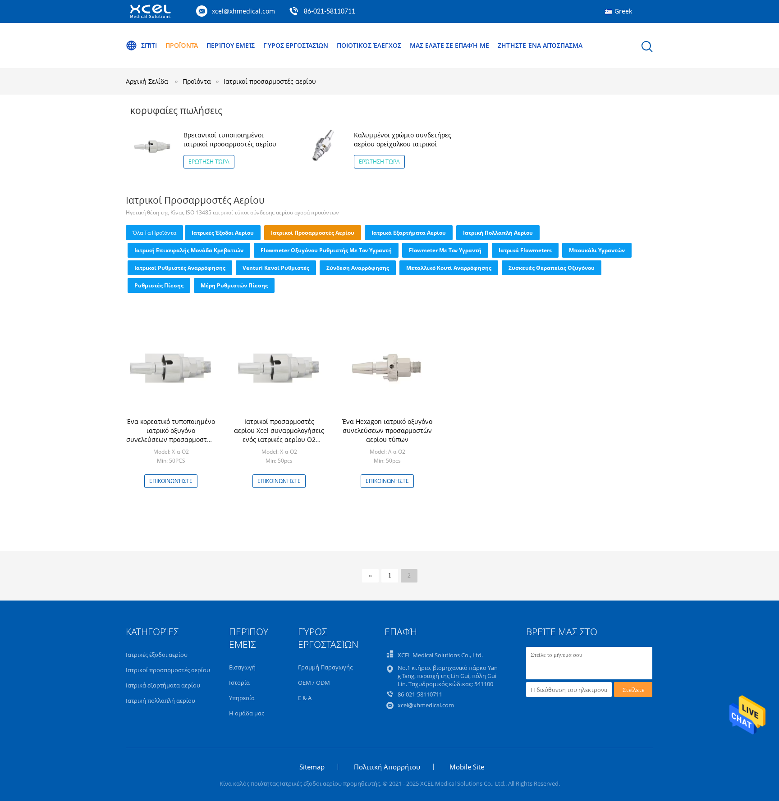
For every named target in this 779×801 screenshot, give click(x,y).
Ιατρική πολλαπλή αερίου (498, 233)
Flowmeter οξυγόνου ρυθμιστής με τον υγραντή (326, 250)
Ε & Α (305, 698)
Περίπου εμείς (230, 45)
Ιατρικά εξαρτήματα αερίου (408, 233)
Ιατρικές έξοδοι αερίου (223, 233)
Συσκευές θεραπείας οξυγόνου (552, 268)
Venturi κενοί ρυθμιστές (276, 268)
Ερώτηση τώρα (208, 161)
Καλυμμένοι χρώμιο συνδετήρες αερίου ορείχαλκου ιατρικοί (402, 139)
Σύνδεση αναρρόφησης (357, 268)
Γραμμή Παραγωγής (325, 667)
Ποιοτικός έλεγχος (369, 45)
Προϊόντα (181, 45)
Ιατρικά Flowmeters (525, 250)
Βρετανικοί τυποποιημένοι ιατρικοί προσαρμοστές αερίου (229, 139)
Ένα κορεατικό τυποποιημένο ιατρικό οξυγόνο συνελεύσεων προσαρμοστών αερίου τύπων (170, 435)
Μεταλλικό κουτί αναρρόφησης (448, 268)
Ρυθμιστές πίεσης (158, 285)
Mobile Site (466, 767)
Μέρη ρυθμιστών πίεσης (234, 285)
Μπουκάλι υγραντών (597, 250)
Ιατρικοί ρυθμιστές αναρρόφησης (179, 268)
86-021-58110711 (329, 12)
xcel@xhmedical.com (243, 11)
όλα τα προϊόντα (154, 233)
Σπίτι (149, 45)
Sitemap (312, 767)
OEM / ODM (314, 682)
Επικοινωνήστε (170, 481)
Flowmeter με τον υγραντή (445, 250)
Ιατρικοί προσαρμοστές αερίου (270, 81)
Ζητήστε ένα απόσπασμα (540, 45)
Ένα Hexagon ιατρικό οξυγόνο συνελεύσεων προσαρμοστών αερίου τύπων (387, 430)
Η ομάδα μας (246, 713)
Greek (623, 11)
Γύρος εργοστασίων (295, 45)
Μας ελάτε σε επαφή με (449, 45)
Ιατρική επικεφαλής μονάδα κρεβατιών (188, 250)
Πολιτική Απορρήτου (387, 767)
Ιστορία (239, 682)
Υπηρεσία (242, 698)
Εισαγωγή (242, 667)
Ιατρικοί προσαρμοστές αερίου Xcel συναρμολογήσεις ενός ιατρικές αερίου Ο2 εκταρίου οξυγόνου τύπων (279, 435)
